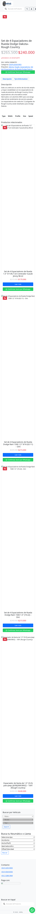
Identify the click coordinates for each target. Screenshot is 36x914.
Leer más (18, 284)
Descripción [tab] (7, 79)
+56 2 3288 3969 (7, 876)
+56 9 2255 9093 (7, 868)
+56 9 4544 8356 (7, 872)
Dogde (17, 67)
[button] (18, 72)
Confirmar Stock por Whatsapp (19, 72)
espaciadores (25, 67)
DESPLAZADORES (15, 65)
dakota (11, 67)
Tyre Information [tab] (21, 79)
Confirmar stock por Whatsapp (18, 289)
